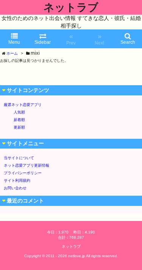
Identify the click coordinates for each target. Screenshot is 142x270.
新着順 (19, 120)
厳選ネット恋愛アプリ (23, 105)
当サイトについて (19, 158)
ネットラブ (71, 7)
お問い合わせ (15, 188)
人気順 (19, 112)
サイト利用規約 (17, 180)
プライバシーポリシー (23, 173)
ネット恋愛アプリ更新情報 (26, 165)
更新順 (19, 127)
